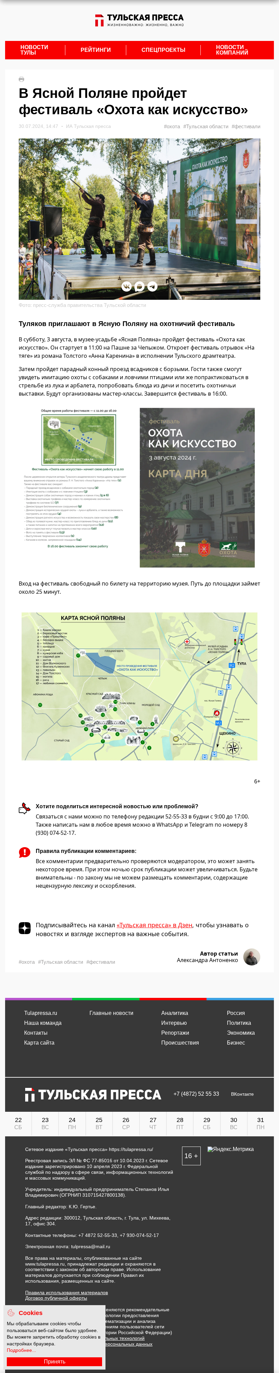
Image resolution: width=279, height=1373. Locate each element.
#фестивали (246, 126)
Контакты (36, 1033)
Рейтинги (96, 50)
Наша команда (43, 1023)
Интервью (174, 1023)
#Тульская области (205, 126)
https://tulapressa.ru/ (131, 1149)
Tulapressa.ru (40, 1013)
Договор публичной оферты (56, 1298)
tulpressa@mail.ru (90, 1246)
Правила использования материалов (66, 1292)
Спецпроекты (163, 50)
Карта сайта (39, 1043)
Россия (236, 1013)
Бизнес (236, 1043)
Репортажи (175, 1033)
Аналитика (174, 1013)
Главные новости (111, 1013)
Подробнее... (21, 1350)
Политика (239, 1023)
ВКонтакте (242, 1094)
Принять (54, 1361)
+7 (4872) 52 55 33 (196, 1094)
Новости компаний (232, 50)
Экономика (241, 1033)
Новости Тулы (34, 50)
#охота (172, 126)
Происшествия (180, 1043)
